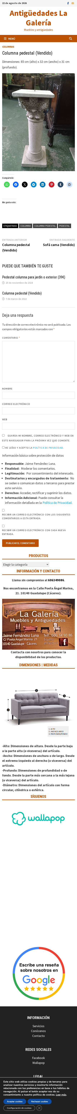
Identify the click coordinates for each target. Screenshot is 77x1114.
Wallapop (38, 1063)
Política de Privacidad (48, 447)
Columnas (8, 46)
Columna (25, 225)
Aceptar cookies (15, 1101)
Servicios (38, 1026)
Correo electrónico (16, 404)
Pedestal (64, 225)
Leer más (61, 1094)
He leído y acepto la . (34, 447)
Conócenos (38, 1031)
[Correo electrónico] (73, 3)
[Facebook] (68, 3)
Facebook (38, 1058)
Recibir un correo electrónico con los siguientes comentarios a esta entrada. (36, 516)
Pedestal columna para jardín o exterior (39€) (33, 277)
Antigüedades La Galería (38, 17)
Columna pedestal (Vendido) (22, 293)
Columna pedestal (45, 225)
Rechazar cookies (39, 1101)
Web (4, 419)
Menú (11, 38)
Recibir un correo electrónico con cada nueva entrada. (34, 532)
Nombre (7, 388)
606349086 (56, 580)
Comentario (11, 337)
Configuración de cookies (19, 1108)
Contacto (38, 1036)
